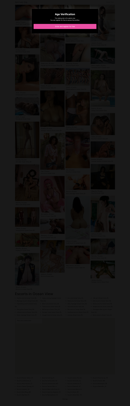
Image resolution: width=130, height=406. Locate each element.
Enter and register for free (65, 26)
